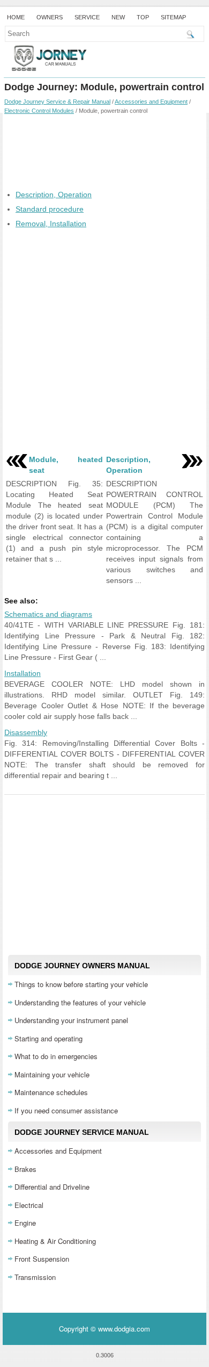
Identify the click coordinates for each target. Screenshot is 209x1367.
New (118, 17)
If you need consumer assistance (66, 1110)
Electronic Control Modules (39, 110)
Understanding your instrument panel (71, 1020)
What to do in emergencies (56, 1056)
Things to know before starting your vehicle (81, 984)
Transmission (35, 1277)
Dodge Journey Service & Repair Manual (57, 101)
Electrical (28, 1205)
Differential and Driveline (51, 1187)
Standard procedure (50, 209)
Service (87, 17)
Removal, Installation (51, 223)
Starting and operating (48, 1038)
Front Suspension (41, 1259)
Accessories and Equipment (151, 101)
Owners (49, 17)
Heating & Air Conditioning (55, 1241)
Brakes (25, 1169)
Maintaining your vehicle (51, 1074)
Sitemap (173, 17)
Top (143, 17)
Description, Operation (54, 194)
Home (16, 17)
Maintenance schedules (51, 1092)
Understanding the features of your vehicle (80, 1002)
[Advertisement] (104, 151)
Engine (25, 1223)
